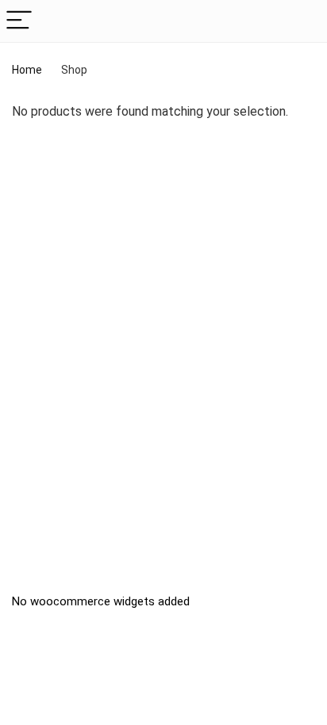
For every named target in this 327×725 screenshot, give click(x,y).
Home (27, 69)
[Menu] (19, 21)
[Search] (302, 21)
